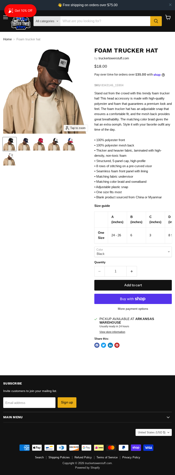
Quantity (99, 262)
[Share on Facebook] (96, 345)
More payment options (133, 308)
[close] (170, 5)
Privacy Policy (131, 457)
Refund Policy (83, 457)
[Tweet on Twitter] (103, 345)
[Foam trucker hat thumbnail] (9, 144)
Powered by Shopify (87, 467)
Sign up (67, 402)
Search (39, 457)
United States (151, 432)
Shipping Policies (59, 457)
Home (7, 39)
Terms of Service (107, 457)
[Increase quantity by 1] (132, 271)
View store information (112, 331)
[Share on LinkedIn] (110, 345)
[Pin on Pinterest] (117, 345)
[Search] (156, 21)
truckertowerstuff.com (114, 58)
